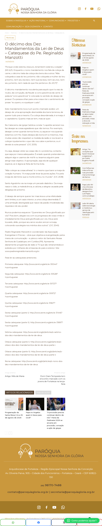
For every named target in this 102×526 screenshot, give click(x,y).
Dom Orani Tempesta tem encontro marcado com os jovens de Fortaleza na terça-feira (51, 380)
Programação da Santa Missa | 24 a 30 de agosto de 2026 (14, 415)
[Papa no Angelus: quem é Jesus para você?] (35, 404)
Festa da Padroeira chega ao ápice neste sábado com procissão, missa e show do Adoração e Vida (88, 116)
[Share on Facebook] (38, 522)
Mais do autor (43, 392)
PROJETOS (73, 20)
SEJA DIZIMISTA (32, 26)
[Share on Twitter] (64, 522)
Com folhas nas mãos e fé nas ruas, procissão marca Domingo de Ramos (88, 172)
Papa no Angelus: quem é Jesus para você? (34, 415)
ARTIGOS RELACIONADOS (19, 392)
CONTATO (48, 26)
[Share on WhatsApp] (13, 522)
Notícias (14, 33)
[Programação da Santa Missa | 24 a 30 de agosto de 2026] (14, 404)
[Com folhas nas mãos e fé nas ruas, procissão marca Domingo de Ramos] (75, 170)
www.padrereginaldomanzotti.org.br (22, 251)
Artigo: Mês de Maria (14, 376)
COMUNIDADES (56, 20)
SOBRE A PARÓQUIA (16, 20)
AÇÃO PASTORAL (37, 20)
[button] (94, 21)
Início (7, 33)
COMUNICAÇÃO (14, 26)
